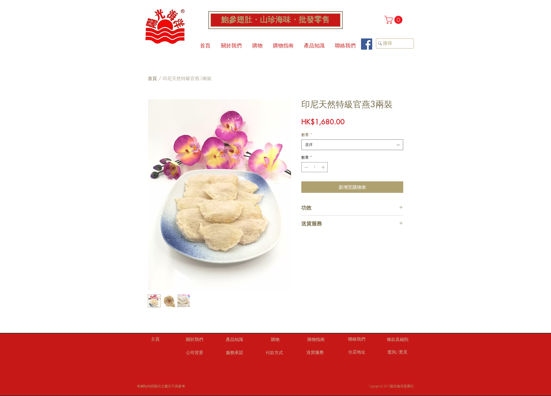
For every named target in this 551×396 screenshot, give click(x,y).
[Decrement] (305, 167)
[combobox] (352, 144)
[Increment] (323, 167)
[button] (394, 20)
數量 (306, 134)
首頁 (152, 78)
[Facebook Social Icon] (366, 44)
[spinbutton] (314, 167)
